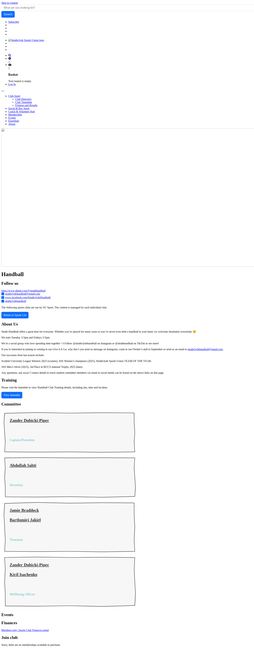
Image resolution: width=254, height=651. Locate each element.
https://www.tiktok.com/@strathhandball (23, 290)
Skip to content (9, 2)
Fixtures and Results (26, 105)
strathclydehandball (15, 301)
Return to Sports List (15, 315)
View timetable (12, 395)
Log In (12, 84)
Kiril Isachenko (23, 574)
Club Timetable (23, 102)
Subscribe (13, 21)
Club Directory (23, 99)
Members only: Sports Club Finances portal (25, 630)
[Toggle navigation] (2, 91)
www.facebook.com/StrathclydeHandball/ (28, 297)
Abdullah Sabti (23, 465)
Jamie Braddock (24, 510)
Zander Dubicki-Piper (29, 420)
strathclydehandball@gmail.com (22, 293)
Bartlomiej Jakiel (25, 520)
